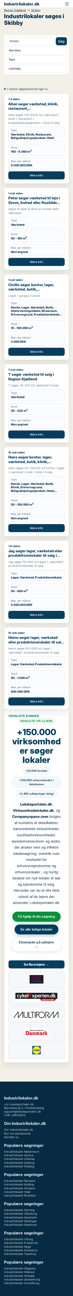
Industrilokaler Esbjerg (19, 1166)
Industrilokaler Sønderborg (22, 1279)
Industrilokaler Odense (19, 1159)
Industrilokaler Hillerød (19, 1272)
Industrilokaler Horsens (19, 1188)
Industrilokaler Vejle (17, 1192)
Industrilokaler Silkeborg (20, 1213)
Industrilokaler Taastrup (20, 1254)
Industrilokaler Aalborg (19, 1162)
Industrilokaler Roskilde (20, 1195)
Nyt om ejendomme (17, 1133)
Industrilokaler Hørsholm (20, 1217)
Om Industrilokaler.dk (18, 1129)
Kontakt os (11, 1137)
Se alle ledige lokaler (36, 929)
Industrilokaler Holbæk (19, 1275)
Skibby (36, 10)
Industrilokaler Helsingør (20, 1221)
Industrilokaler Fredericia (21, 1242)
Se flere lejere (36, 964)
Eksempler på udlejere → (36, 944)
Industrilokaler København (21, 1151)
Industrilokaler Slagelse (20, 1268)
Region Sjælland (15, 10)
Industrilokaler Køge (17, 1246)
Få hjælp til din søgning (36, 916)
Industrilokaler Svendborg (21, 1283)
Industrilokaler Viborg (18, 1239)
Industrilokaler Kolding (19, 1184)
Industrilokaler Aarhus (18, 1155)
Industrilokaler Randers (19, 1180)
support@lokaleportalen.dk (22, 1111)
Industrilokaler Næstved (20, 1224)
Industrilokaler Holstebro (20, 1250)
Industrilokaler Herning (19, 1210)
